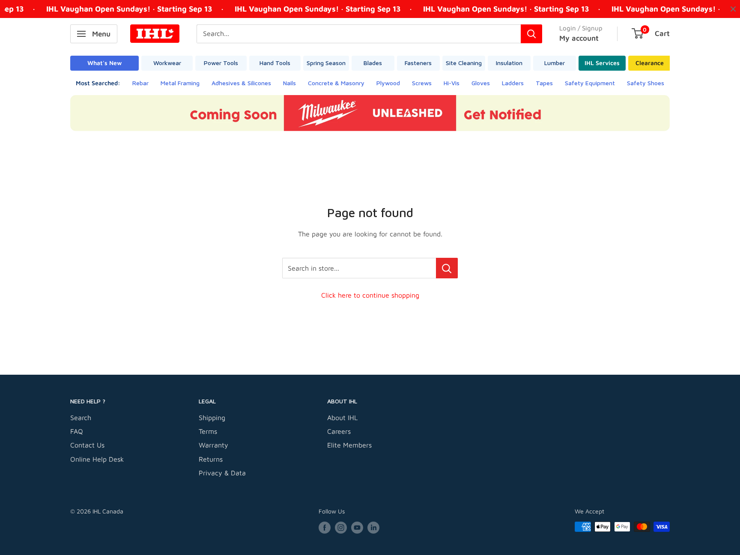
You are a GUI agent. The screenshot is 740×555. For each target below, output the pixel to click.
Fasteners (418, 62)
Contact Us (87, 445)
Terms (208, 431)
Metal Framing (180, 83)
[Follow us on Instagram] (341, 528)
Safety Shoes (645, 83)
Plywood (388, 83)
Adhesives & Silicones (241, 83)
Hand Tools (275, 62)
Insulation (509, 62)
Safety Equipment (590, 83)
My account (579, 38)
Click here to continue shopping (370, 295)
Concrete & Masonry (336, 83)
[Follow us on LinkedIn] (373, 528)
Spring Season (326, 62)
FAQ (76, 431)
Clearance (650, 62)
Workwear (167, 62)
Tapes (544, 83)
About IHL (342, 417)
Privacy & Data (222, 473)
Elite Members (349, 445)
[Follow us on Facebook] (325, 528)
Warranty (213, 445)
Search (80, 417)
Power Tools (221, 62)
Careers (339, 431)
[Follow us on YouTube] (357, 528)
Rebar (140, 83)
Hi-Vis (452, 83)
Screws (422, 83)
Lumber (554, 62)
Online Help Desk (97, 459)
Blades (373, 62)
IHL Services (602, 62)
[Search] (531, 33)
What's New (104, 62)
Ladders (513, 83)
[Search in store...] (447, 268)
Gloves (480, 83)
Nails (289, 83)
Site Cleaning (464, 62)
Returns (211, 459)
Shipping (212, 417)
